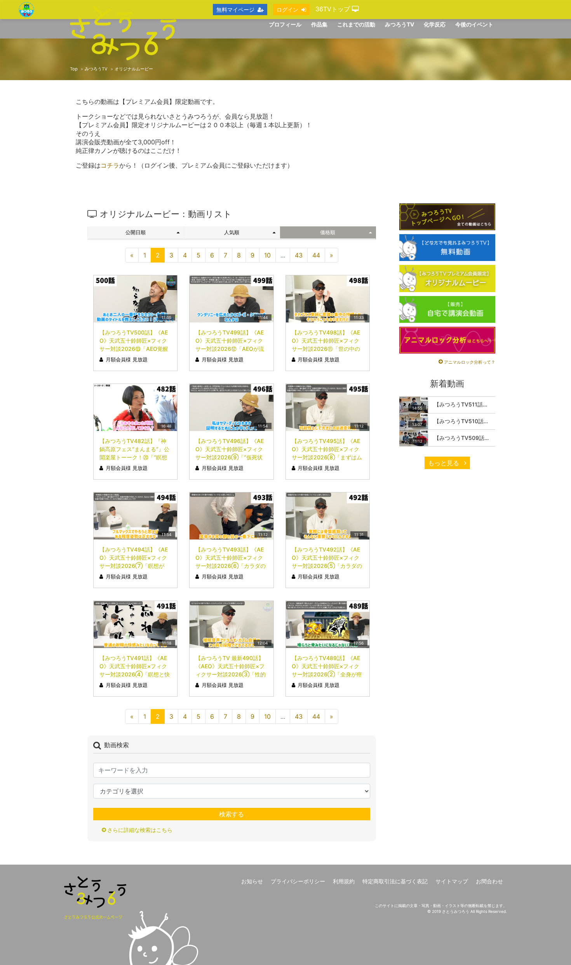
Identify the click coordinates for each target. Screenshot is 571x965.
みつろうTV (96, 69)
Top (74, 69)
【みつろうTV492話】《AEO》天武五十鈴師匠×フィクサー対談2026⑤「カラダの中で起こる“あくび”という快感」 (327, 565)
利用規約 (344, 881)
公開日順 (135, 232)
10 (267, 255)
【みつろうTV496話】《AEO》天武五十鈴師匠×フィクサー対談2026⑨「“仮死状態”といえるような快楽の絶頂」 (229, 457)
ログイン (287, 9)
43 (299, 255)
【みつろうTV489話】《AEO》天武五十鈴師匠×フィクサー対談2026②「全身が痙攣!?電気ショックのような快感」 (327, 674)
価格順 (327, 232)
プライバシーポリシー (298, 881)
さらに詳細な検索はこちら (139, 830)
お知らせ (252, 881)
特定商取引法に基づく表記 (395, 881)
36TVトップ (333, 9)
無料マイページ (235, 9)
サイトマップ (451, 881)
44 (316, 255)
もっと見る (444, 463)
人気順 (231, 232)
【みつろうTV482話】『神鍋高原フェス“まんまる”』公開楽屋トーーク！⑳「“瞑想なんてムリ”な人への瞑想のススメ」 (134, 457)
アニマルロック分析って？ (469, 362)
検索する (231, 814)
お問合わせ (489, 881)
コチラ (110, 165)
